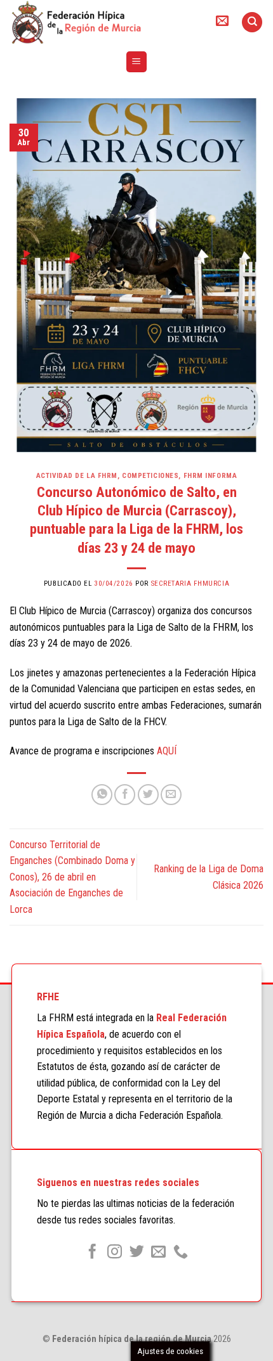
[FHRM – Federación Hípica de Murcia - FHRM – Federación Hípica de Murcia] (101, 22)
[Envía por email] (171, 794)
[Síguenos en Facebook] (92, 1252)
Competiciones (150, 476)
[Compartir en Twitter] (148, 794)
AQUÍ (166, 751)
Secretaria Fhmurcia (190, 583)
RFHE (48, 997)
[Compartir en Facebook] (124, 794)
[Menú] (136, 61)
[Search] (252, 22)
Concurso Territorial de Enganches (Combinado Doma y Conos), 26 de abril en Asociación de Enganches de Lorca (72, 877)
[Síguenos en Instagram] (114, 1252)
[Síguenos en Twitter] (136, 1252)
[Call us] (180, 1252)
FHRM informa (210, 476)
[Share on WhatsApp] (101, 794)
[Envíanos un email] (158, 1252)
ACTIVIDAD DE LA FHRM (76, 476)
